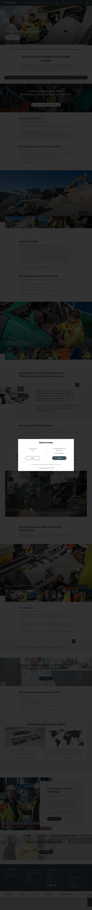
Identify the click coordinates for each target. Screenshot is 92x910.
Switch (59, 458)
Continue (32, 458)
